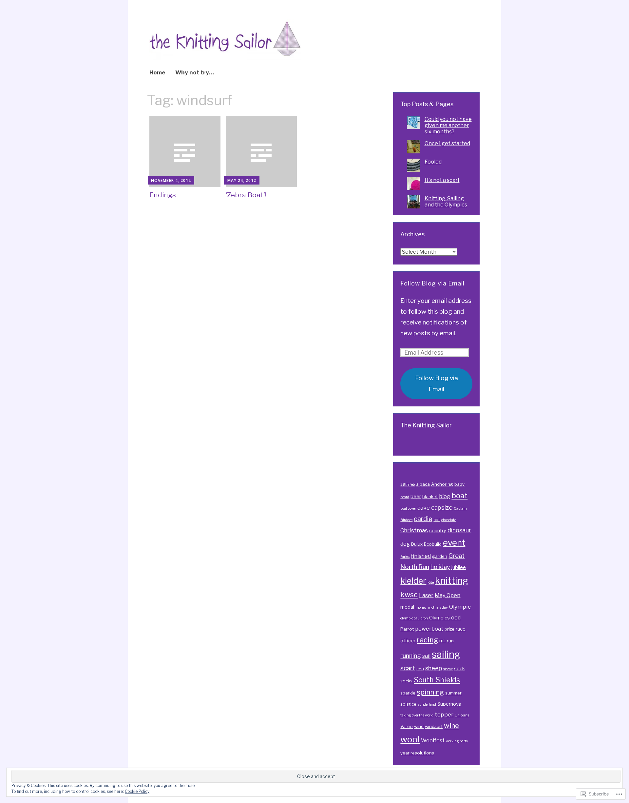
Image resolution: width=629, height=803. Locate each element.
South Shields (437, 680)
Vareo (406, 726)
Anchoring (442, 484)
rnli (442, 641)
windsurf (434, 726)
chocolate (448, 520)
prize (449, 629)
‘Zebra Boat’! (246, 195)
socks (406, 680)
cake (423, 507)
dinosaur (459, 530)
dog (405, 543)
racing (427, 640)
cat (436, 519)
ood (456, 617)
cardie (423, 519)
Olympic (460, 606)
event (454, 543)
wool (410, 739)
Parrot (407, 629)
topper (444, 714)
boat (459, 495)
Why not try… (194, 72)
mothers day (438, 607)
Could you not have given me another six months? (448, 125)
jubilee (458, 567)
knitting (451, 580)
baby (459, 484)
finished (421, 556)
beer (415, 496)
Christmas (414, 530)
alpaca (423, 484)
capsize (441, 507)
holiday (440, 566)
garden (439, 556)
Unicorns (462, 715)
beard (404, 497)
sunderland (427, 704)
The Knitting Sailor (426, 425)
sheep (433, 668)
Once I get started (447, 143)
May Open (447, 595)
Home (157, 72)
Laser (426, 595)
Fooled (433, 162)
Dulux (417, 544)
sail (426, 656)
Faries (405, 557)
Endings (162, 195)
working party (457, 741)
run (450, 640)
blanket (430, 496)
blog (444, 496)
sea (420, 668)
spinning (430, 692)
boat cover (408, 508)
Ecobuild (433, 544)
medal (407, 607)
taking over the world (416, 715)
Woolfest (433, 740)
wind (419, 726)
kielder (413, 581)
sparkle (407, 692)
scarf (407, 668)
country (437, 531)
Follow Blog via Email (432, 283)
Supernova (449, 704)
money (421, 607)
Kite (431, 582)
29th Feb (407, 484)
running (410, 655)
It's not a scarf (442, 180)
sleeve (448, 669)
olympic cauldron (414, 618)
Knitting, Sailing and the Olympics (446, 201)
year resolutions (417, 752)
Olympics (439, 618)
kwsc (409, 594)
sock (459, 669)
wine (451, 725)
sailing (446, 654)
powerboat (429, 628)
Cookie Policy (137, 791)
